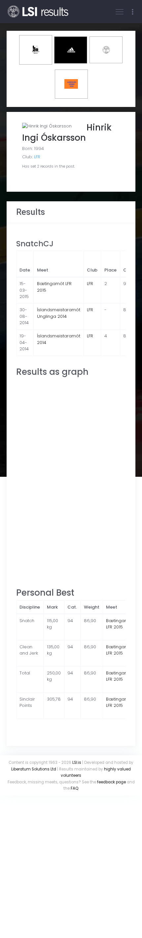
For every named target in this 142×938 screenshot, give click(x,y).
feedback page (111, 782)
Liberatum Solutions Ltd (33, 769)
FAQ (74, 788)
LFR (37, 157)
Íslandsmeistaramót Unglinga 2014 (58, 313)
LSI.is (76, 762)
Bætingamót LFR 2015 (119, 623)
